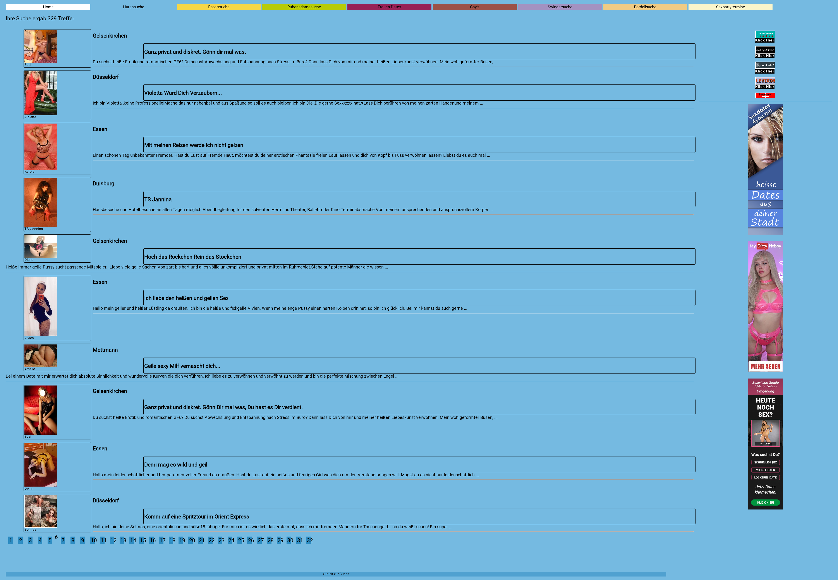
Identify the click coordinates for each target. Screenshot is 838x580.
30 (289, 540)
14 (132, 540)
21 (201, 540)
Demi (28, 489)
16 (152, 540)
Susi (27, 65)
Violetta (30, 117)
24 (230, 540)
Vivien (29, 338)
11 (103, 540)
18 (171, 540)
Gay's (474, 7)
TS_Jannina (33, 229)
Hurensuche (133, 7)
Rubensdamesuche (304, 7)
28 (269, 540)
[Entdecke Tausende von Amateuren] (765, 370)
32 (309, 540)
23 (220, 540)
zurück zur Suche (336, 574)
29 (279, 540)
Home (48, 7)
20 (191, 540)
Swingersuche (560, 7)
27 (260, 540)
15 (142, 540)
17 (161, 540)
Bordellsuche (645, 7)
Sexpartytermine (730, 7)
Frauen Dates (389, 7)
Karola (29, 172)
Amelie (29, 369)
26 (250, 540)
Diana (29, 260)
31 (299, 540)
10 (93, 540)
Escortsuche (219, 7)
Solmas (30, 530)
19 (181, 540)
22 (211, 540)
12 (112, 540)
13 (122, 540)
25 (240, 540)
